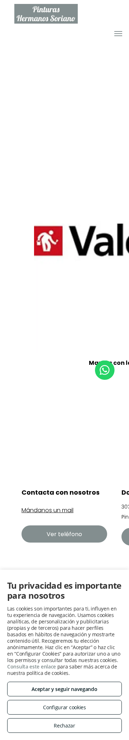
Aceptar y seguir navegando (64, 689)
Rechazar (64, 725)
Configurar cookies (64, 707)
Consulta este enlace (31, 666)
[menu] (118, 33)
